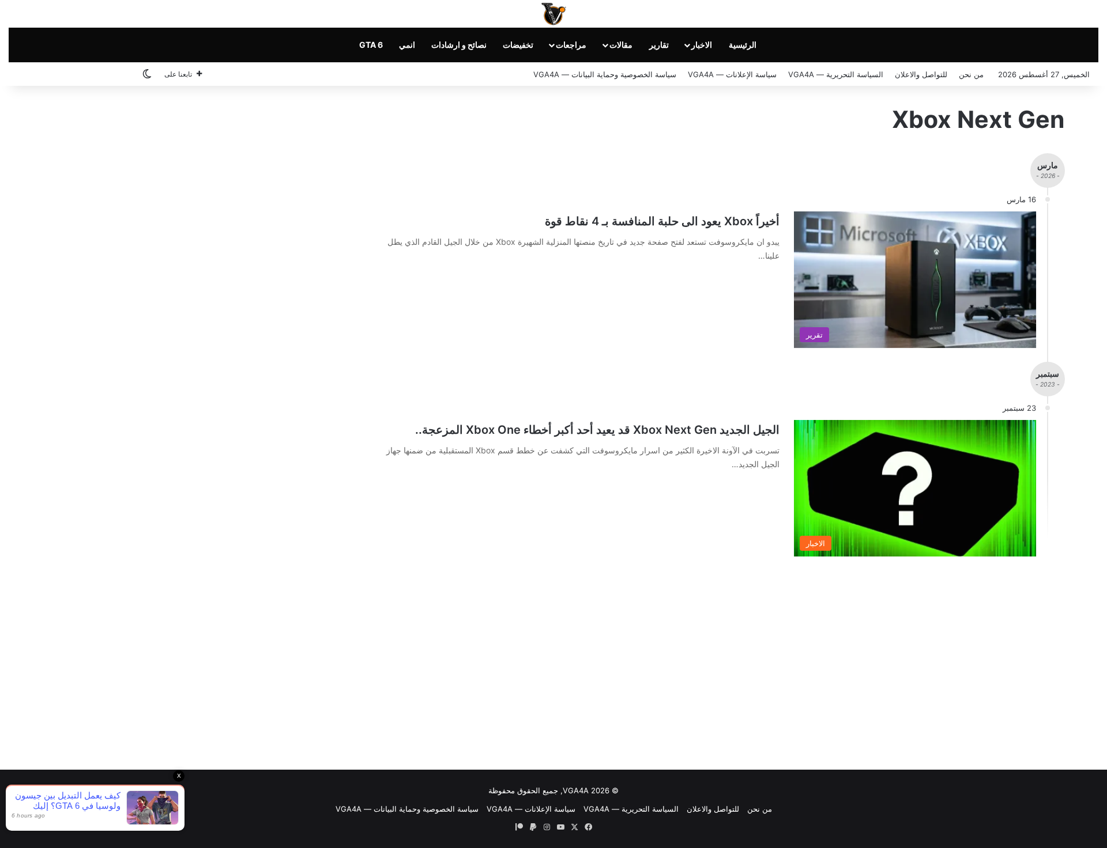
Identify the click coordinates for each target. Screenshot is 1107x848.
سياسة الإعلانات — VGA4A (732, 74)
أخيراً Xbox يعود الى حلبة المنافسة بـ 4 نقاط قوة (662, 221)
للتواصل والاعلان (921, 74)
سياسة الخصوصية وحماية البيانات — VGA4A (604, 74)
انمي (407, 45)
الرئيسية (742, 45)
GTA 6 (371, 45)
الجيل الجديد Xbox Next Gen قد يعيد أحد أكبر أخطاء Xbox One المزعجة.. (597, 430)
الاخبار (701, 45)
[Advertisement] (553, 660)
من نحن (971, 74)
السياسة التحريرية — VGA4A (835, 74)
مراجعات (571, 45)
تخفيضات (518, 45)
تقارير (659, 45)
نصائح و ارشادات (459, 45)
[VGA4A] (553, 13)
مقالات (620, 45)
